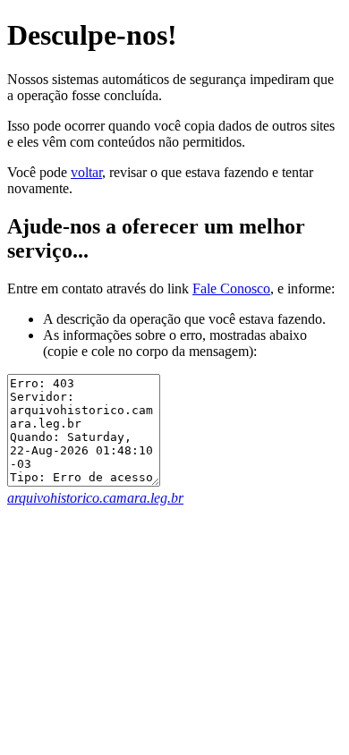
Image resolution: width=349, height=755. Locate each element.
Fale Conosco (231, 288)
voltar (86, 172)
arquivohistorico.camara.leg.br (95, 497)
